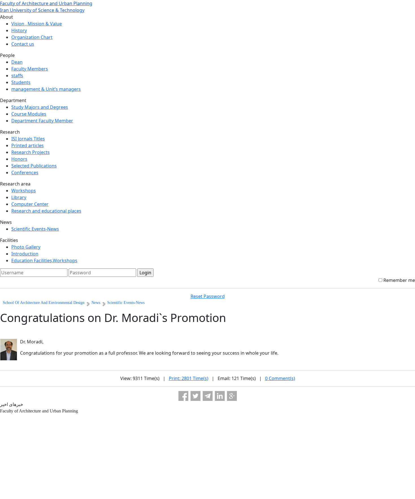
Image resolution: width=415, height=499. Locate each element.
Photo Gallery (25, 247)
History (19, 30)
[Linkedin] (220, 396)
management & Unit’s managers (46, 89)
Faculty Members (29, 69)
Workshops (23, 190)
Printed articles (27, 145)
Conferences (24, 172)
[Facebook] (183, 396)
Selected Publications (34, 166)
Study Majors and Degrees (39, 107)
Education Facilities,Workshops (44, 260)
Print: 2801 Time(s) (188, 378)
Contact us (22, 44)
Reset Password (208, 296)
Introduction (24, 254)
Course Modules (28, 114)
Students (20, 82)
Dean (17, 62)
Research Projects (30, 152)
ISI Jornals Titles (28, 139)
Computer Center (30, 204)
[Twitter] (195, 396)
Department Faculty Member (42, 121)
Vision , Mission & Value (36, 24)
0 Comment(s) (280, 378)
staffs (17, 75)
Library (18, 197)
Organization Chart (32, 37)
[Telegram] (208, 396)
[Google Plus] (232, 396)
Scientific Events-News (35, 229)
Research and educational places (46, 211)
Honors (19, 159)
